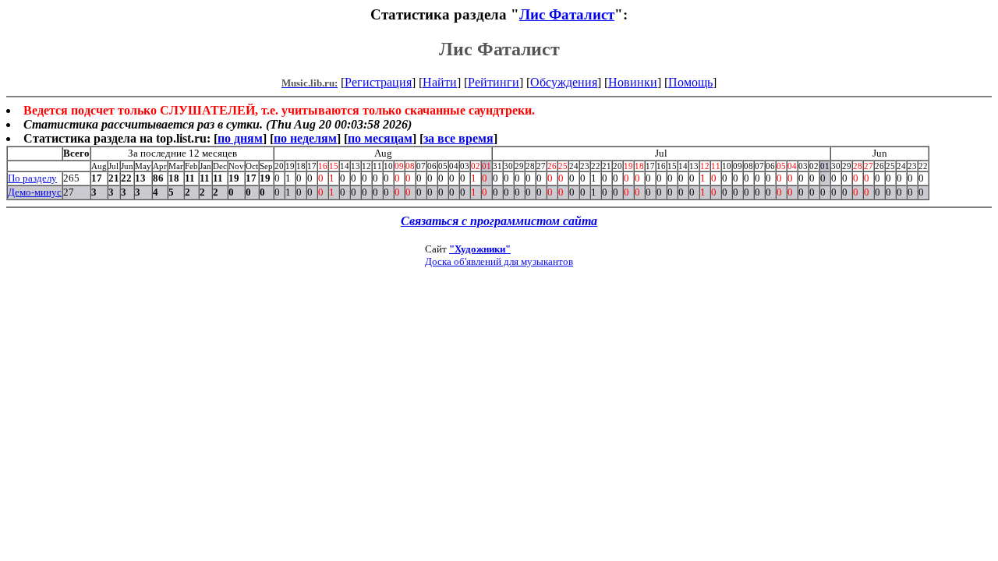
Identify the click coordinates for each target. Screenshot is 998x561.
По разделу (32, 178)
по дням (240, 138)
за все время (458, 138)
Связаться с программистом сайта (499, 221)
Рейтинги (493, 82)
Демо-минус (35, 192)
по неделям (305, 138)
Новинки (632, 82)
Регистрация (378, 82)
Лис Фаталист (566, 14)
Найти (440, 82)
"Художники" (480, 249)
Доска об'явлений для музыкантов (499, 261)
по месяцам (380, 138)
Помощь (690, 82)
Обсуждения (563, 82)
